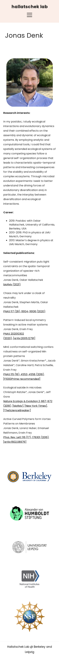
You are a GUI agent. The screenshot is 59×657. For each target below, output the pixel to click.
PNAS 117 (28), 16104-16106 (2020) (24, 311)
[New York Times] (36, 406)
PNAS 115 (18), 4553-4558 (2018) (23, 374)
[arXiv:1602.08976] (14, 442)
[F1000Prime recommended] (21, 379)
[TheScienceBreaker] (17, 410)
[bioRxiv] (17, 406)
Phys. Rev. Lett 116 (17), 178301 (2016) (26, 437)
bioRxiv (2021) (12, 284)
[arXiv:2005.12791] (24, 338)
